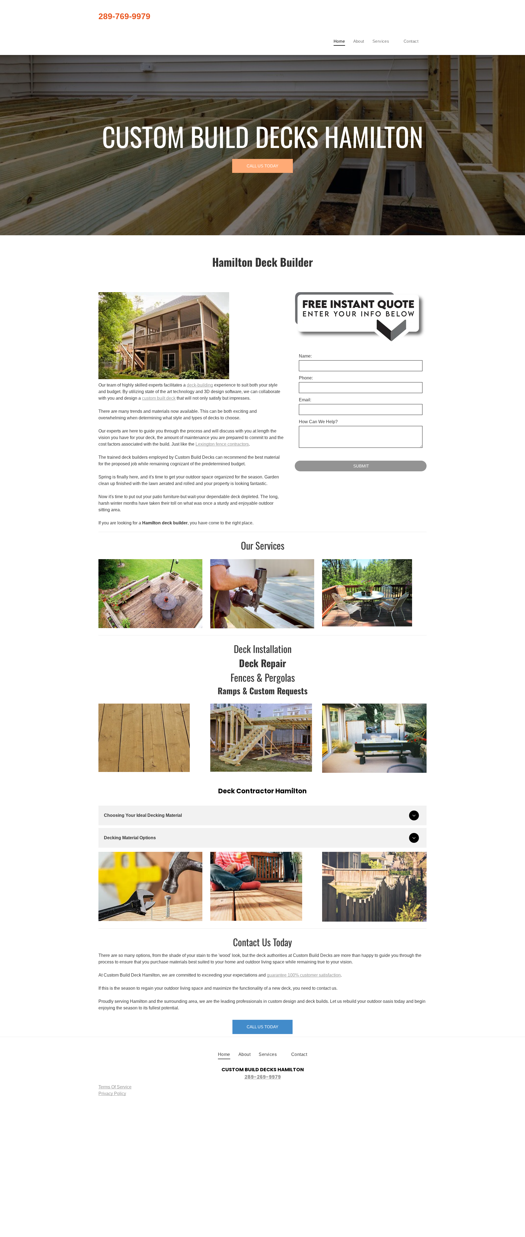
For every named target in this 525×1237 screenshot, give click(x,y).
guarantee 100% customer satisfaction (304, 975)
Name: (305, 356)
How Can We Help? (318, 421)
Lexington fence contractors (222, 444)
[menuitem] (339, 41)
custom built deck (159, 398)
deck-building (200, 385)
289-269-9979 (262, 1076)
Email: (305, 399)
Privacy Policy (112, 1093)
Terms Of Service (115, 1087)
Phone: (306, 378)
